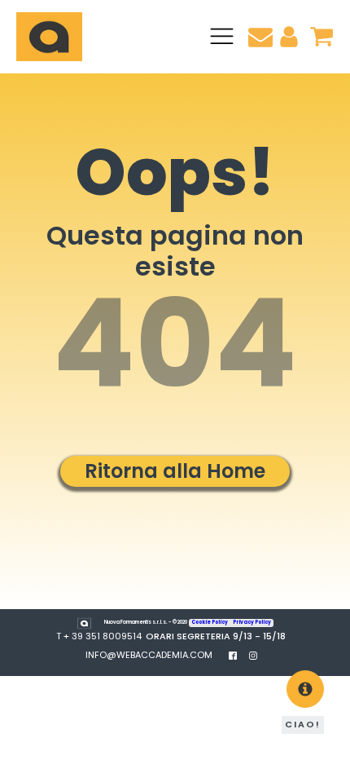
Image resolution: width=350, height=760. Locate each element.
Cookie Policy (210, 622)
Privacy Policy (252, 622)
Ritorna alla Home (175, 470)
